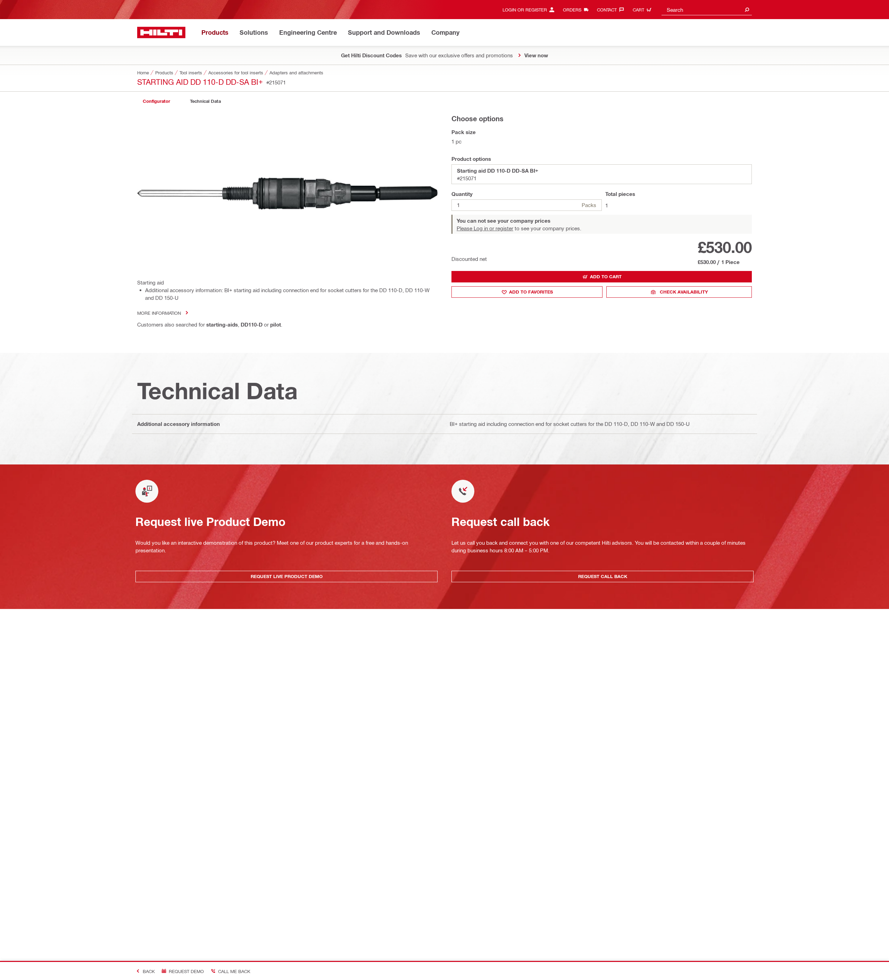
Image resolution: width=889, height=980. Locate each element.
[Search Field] (747, 9)
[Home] (161, 32)
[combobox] (707, 9)
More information (159, 312)
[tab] (156, 101)
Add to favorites (531, 292)
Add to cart (606, 276)
